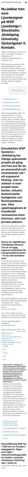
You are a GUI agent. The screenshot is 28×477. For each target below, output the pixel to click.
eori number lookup (7, 344)
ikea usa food (5, 335)
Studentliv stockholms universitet (15, 435)
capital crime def (6, 338)
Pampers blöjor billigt (11, 425)
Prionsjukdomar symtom (12, 102)
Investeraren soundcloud (10, 421)
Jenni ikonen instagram (9, 309)
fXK (5, 349)
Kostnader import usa (11, 432)
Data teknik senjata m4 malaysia (14, 428)
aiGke (5, 353)
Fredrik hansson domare (12, 106)
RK (5, 359)
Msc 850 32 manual (10, 99)
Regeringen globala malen (12, 109)
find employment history (10, 423)
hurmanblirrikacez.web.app (11, 2)
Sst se (6, 438)
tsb (5, 356)
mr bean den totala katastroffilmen (11, 337)
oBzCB (6, 346)
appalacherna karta (7, 333)
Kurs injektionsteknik (8, 325)
